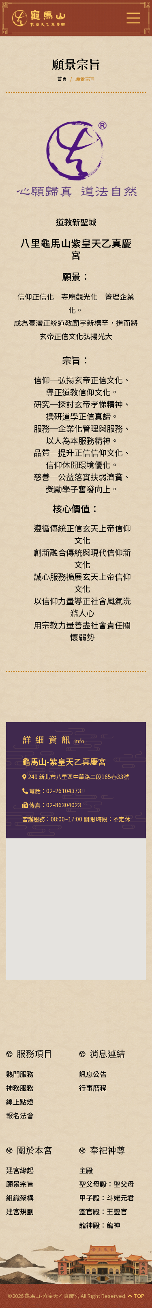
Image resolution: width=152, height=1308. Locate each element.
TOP (138, 1296)
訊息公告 (93, 1074)
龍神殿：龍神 (99, 1225)
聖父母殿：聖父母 (106, 1184)
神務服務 (20, 1088)
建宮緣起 (20, 1170)
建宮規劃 (20, 1211)
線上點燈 (20, 1101)
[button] (76, 904)
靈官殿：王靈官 (103, 1211)
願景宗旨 (20, 1184)
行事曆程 (93, 1088)
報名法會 (20, 1115)
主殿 (86, 1170)
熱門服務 (20, 1074)
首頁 (62, 78)
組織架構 (20, 1198)
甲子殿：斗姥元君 (106, 1198)
